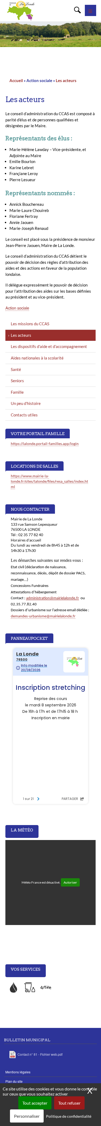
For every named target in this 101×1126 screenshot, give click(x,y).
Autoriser (70, 882)
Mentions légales (17, 1072)
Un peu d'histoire (26, 403)
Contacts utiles (24, 414)
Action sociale (17, 308)
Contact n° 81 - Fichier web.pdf (40, 1054)
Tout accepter (34, 1102)
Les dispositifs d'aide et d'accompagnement (49, 346)
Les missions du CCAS (30, 323)
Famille (17, 392)
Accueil (16, 80)
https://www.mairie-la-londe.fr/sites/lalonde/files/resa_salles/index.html (49, 481)
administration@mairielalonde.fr (52, 598)
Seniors (17, 380)
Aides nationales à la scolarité (37, 357)
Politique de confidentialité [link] (68, 1116)
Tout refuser (69, 1102)
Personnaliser (27, 1116)
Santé (16, 369)
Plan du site (14, 1081)
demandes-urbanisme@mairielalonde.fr (43, 616)
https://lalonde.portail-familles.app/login (45, 443)
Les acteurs (66, 80)
